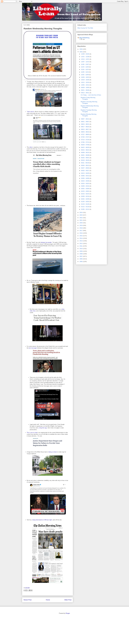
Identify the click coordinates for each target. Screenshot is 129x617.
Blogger (68, 613)
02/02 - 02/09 (85, 199)
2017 (81, 230)
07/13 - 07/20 (85, 139)
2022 (81, 217)
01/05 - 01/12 (85, 209)
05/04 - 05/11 (85, 165)
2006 (81, 259)
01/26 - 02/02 (85, 201)
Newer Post (27, 600)
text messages (33, 348)
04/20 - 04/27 (85, 170)
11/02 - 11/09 (85, 74)
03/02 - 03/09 (85, 188)
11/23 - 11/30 (85, 67)
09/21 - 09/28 (85, 90)
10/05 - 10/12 (85, 85)
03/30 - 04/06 (85, 178)
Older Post (67, 600)
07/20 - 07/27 (85, 137)
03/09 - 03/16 (85, 186)
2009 (81, 251)
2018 (81, 228)
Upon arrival (30, 111)
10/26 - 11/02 (85, 77)
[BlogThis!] (26, 590)
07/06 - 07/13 (85, 142)
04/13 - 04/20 (85, 173)
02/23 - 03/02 (85, 191)
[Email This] (24, 590)
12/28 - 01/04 (85, 54)
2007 (81, 256)
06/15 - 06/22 (85, 150)
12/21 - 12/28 (85, 56)
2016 (81, 233)
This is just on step (32, 432)
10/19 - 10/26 (85, 79)
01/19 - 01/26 (85, 204)
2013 (81, 241)
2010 (81, 248)
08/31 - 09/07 (85, 121)
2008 (81, 254)
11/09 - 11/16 (85, 72)
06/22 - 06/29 (85, 147)
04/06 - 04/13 (85, 175)
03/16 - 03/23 (85, 183)
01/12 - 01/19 (85, 206)
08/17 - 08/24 (85, 126)
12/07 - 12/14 (85, 61)
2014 (81, 238)
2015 (81, 235)
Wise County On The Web (85, 28)
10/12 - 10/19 (85, 82)
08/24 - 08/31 (85, 124)
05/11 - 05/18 (85, 163)
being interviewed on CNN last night (42, 520)
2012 (81, 243)
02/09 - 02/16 (85, 196)
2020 (81, 223)
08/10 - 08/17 (85, 129)
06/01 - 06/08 (85, 155)
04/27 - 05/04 (85, 168)
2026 (81, 49)
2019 (81, 225)
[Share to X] (28, 590)
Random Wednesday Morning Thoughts (43, 28)
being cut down (53, 452)
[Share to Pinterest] (32, 590)
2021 (81, 220)
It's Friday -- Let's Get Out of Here (91, 95)
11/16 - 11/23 (85, 69)
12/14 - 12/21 (85, 59)
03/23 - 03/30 (85, 181)
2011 (81, 246)
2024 (81, 212)
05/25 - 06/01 (85, 157)
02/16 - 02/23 (85, 194)
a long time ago (42, 428)
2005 (81, 261)
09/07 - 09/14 (85, 119)
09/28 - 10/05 (85, 87)
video (30, 147)
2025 (81, 52)
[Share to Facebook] (30, 590)
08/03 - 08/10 (85, 132)
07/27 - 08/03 (85, 134)
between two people (46, 242)
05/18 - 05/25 (85, 160)
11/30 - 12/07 (85, 64)
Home (48, 600)
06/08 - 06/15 (85, 152)
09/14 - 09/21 (85, 92)
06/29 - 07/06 (85, 144)
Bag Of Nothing (84, 37)
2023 (81, 215)
